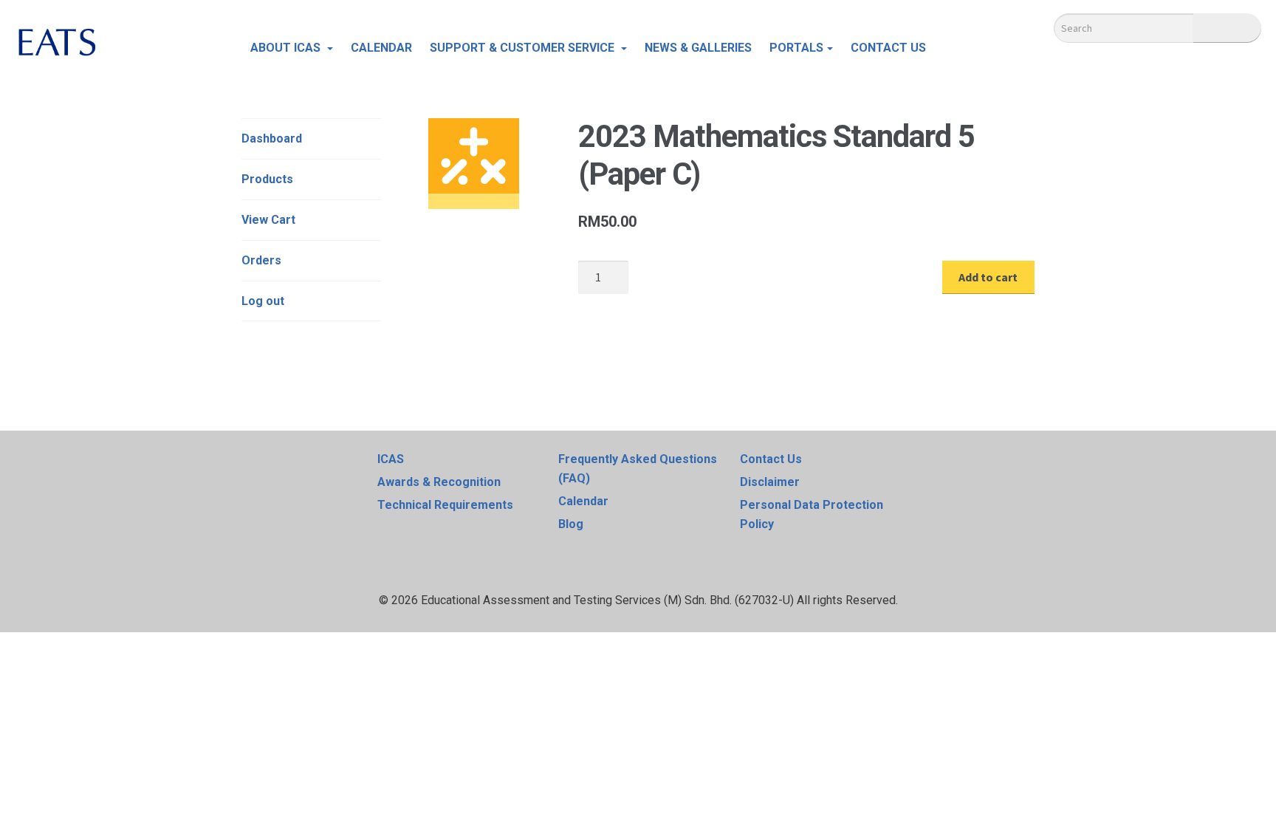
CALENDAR (381, 48)
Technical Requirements (445, 505)
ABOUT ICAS (286, 48)
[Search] (1227, 28)
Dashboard (271, 138)
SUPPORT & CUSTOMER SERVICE (523, 48)
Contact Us (771, 459)
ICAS (390, 459)
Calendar (583, 501)
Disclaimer (770, 482)
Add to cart (988, 277)
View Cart (268, 220)
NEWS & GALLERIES (698, 48)
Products (267, 179)
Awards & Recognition (439, 482)
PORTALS (796, 48)
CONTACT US (888, 48)
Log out (262, 301)
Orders (261, 260)
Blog (570, 524)
